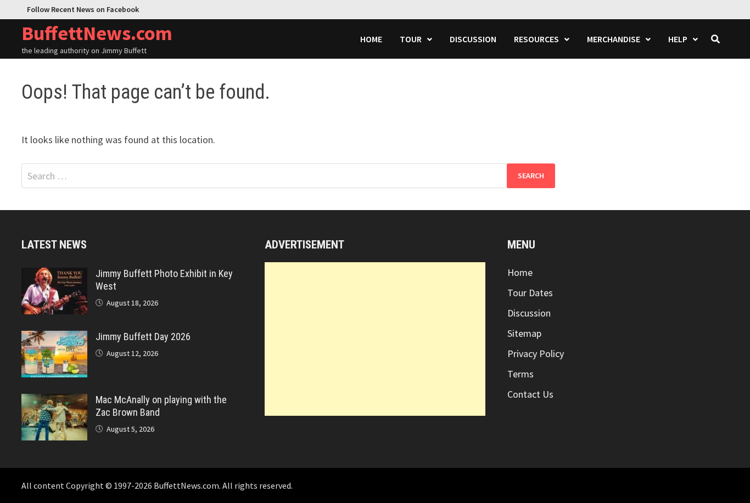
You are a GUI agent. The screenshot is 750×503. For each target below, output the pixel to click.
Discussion (473, 38)
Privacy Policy (535, 353)
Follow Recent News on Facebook (83, 9)
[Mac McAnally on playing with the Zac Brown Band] (54, 401)
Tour (411, 38)
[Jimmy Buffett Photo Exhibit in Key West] (54, 275)
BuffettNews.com (96, 33)
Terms (520, 374)
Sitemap (524, 333)
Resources (536, 38)
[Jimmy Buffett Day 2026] (54, 338)
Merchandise (613, 38)
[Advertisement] (375, 339)
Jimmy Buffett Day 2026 (143, 336)
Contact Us (530, 394)
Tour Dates (530, 292)
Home (371, 38)
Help (677, 38)
